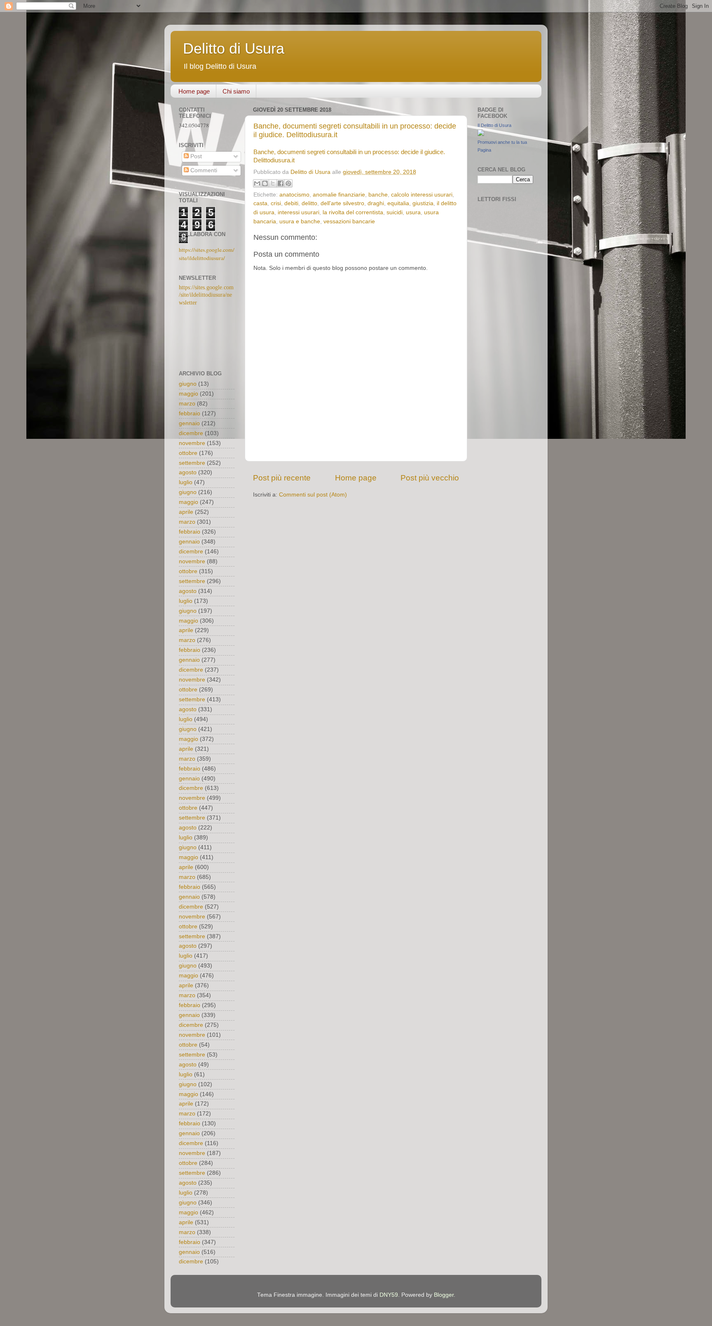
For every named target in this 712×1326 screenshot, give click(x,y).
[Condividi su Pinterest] (288, 183)
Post (195, 156)
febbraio (189, 413)
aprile (186, 512)
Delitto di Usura (233, 48)
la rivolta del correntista (353, 212)
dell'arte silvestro (342, 203)
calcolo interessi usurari (421, 195)
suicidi (394, 212)
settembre (192, 463)
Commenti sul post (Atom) (313, 495)
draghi (376, 203)
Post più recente (282, 477)
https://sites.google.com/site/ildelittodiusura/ (206, 254)
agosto (188, 472)
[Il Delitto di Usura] (481, 134)
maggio (188, 394)
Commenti (203, 170)
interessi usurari (298, 212)
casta (260, 203)
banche (378, 195)
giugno (188, 384)
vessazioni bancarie (349, 221)
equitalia (398, 203)
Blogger (444, 1295)
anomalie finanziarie (339, 195)
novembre (192, 443)
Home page (194, 91)
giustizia (422, 203)
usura (413, 212)
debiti (291, 203)
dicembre (191, 433)
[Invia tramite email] (257, 183)
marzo (187, 404)
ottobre (188, 453)
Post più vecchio (429, 477)
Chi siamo (236, 91)
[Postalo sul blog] (265, 183)
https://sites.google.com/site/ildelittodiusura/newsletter (206, 295)
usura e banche (299, 221)
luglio (185, 482)
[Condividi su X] (273, 183)
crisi (276, 203)
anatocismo (294, 195)
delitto (309, 203)
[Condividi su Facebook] (280, 183)
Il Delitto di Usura (494, 125)
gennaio (189, 423)
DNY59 (388, 1295)
